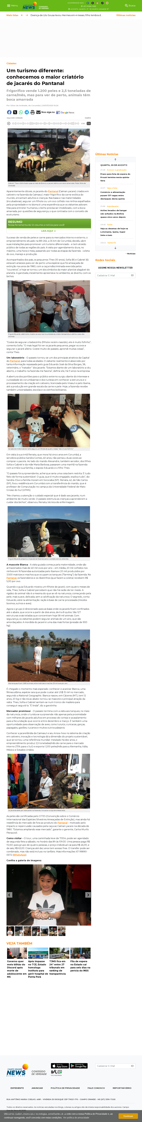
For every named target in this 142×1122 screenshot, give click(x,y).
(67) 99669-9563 (89, 6)
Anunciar (37, 1088)
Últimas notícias (125, 15)
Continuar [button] (128, 1116)
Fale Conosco (96, 1088)
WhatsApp (19, 855)
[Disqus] (49, 1017)
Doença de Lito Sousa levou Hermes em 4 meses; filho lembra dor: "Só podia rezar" (76, 15)
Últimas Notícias (106, 154)
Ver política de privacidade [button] (76, 1117)
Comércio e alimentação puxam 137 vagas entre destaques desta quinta (112, 195)
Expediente (17, 1088)
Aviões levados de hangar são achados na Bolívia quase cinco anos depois (113, 213)
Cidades (11, 63)
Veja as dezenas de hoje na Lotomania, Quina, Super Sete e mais (114, 232)
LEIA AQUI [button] (47, 231)
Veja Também (19, 943)
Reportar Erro (122, 1088)
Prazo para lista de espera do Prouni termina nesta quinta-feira (115, 177)
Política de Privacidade (65, 1088)
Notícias (130, 254)
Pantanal (53, 191)
